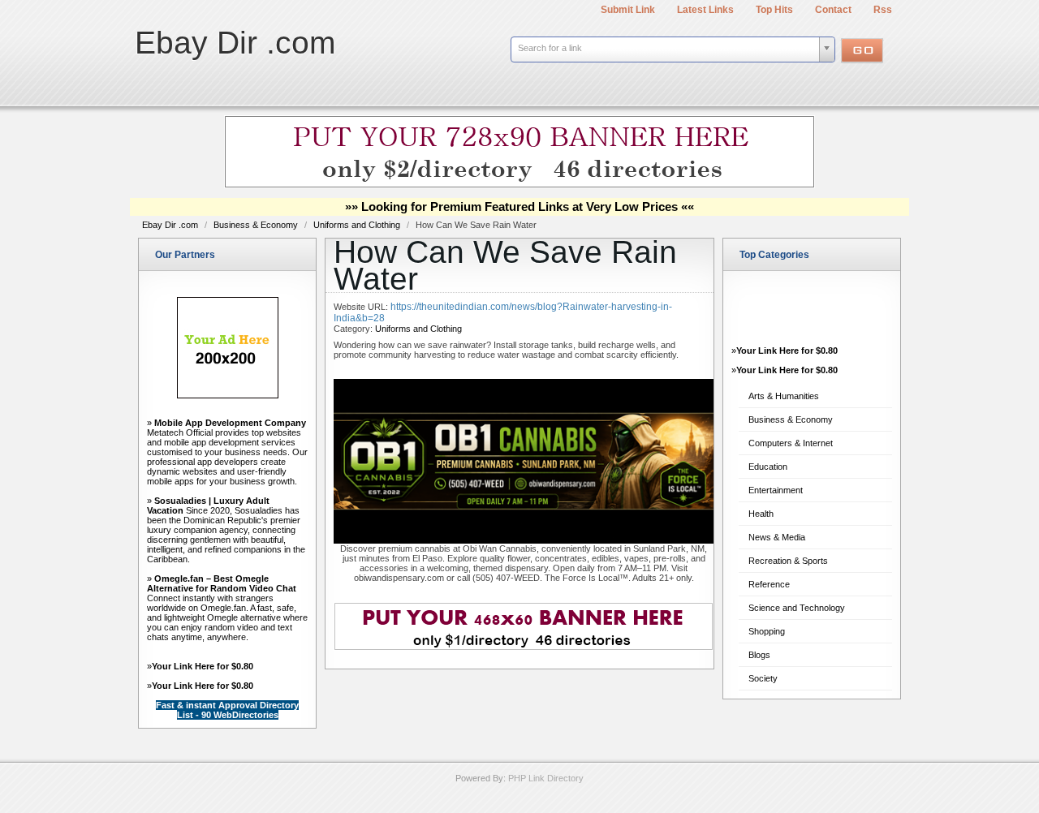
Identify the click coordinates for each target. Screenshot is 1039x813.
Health (761, 513)
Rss (882, 9)
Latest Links (705, 9)
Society (763, 678)
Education (767, 466)
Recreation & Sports (788, 561)
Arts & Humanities (783, 396)
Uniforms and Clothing (358, 225)
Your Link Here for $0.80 (202, 666)
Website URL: (362, 307)
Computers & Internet (790, 443)
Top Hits (774, 9)
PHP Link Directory (546, 778)
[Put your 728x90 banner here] (519, 185)
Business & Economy (256, 225)
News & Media (776, 537)
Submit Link (628, 9)
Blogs (759, 655)
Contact (833, 9)
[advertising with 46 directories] (227, 395)
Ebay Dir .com (235, 42)
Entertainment (775, 490)
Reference (769, 584)
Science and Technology (796, 608)
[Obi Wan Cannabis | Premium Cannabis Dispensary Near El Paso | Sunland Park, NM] (524, 540)
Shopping (766, 631)
